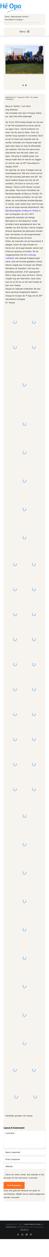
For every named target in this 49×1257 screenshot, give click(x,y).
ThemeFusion (11, 1227)
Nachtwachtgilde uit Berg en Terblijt (21, 210)
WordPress (24, 1230)
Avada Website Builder (32, 1224)
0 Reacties (9, 99)
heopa (35, 97)
